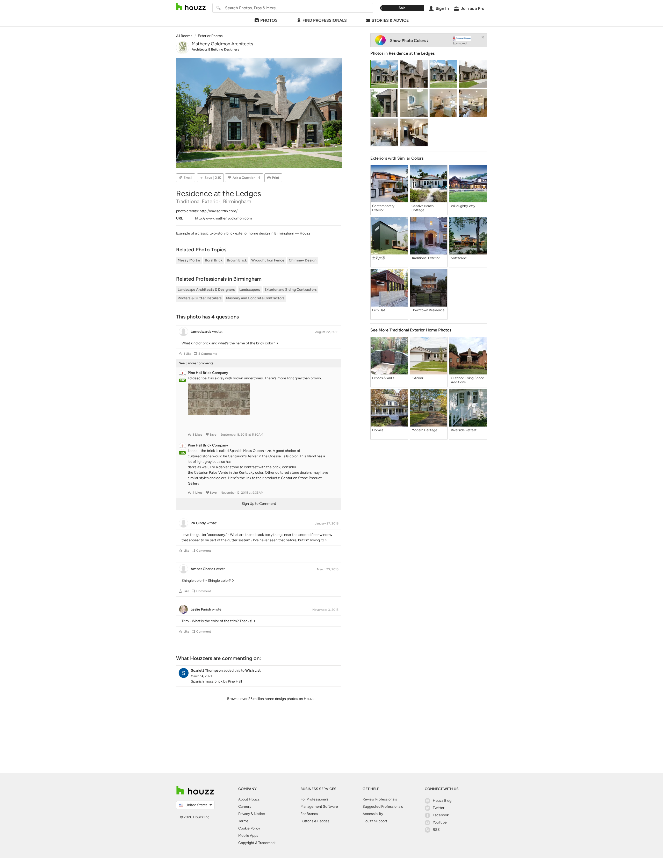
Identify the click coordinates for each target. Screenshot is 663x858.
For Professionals (314, 799)
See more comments (196, 363)
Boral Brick (213, 260)
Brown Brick (237, 260)
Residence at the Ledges (412, 53)
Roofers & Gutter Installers (200, 298)
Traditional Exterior (426, 258)
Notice (259, 814)
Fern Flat (378, 310)
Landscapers (249, 289)
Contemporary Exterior (383, 208)
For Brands (309, 814)
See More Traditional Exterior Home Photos (410, 330)
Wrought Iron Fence (267, 260)
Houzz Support (375, 821)
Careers (244, 806)
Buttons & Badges (314, 821)
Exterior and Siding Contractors (290, 289)
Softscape (459, 258)
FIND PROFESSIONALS (324, 20)
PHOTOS (269, 20)
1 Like (187, 354)
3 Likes (197, 434)
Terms (243, 821)
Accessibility (373, 814)
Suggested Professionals (383, 806)
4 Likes (197, 492)
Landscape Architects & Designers (206, 289)
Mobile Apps (248, 835)
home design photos (281, 699)
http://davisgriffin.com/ (218, 211)
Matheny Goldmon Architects (222, 44)
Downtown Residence (428, 310)
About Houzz (249, 799)
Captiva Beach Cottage (423, 208)
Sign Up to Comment (259, 503)
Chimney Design (302, 260)
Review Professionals (380, 799)
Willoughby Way (463, 206)
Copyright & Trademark (257, 843)
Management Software (319, 806)
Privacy (244, 814)
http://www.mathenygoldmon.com (223, 218)
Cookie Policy (249, 828)
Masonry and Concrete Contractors (255, 298)
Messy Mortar (189, 260)
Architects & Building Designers (215, 49)
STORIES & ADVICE (390, 20)
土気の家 (379, 258)
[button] (180, 353)
